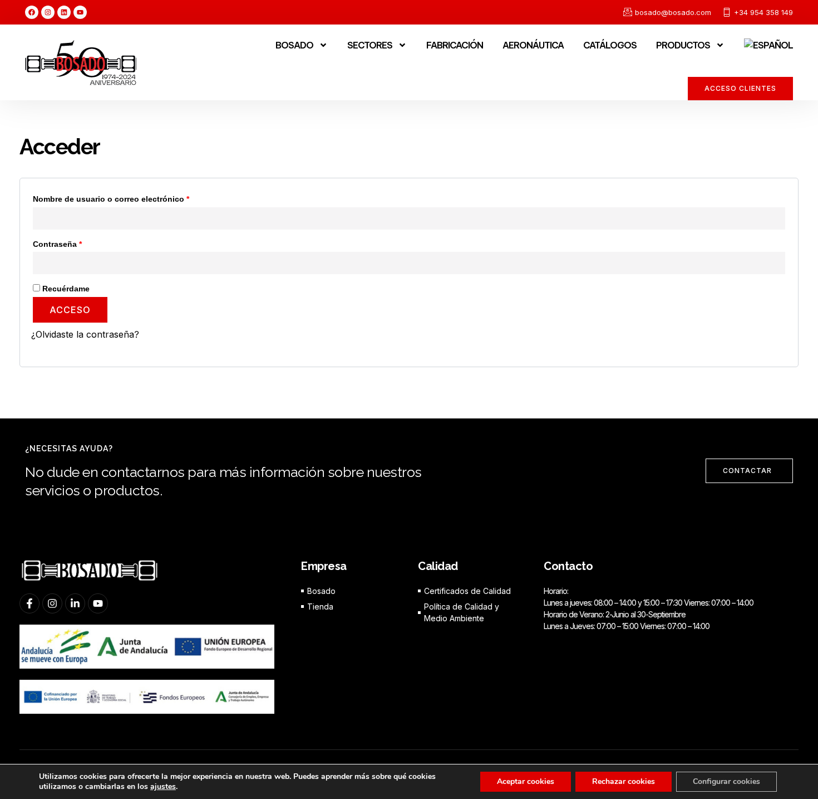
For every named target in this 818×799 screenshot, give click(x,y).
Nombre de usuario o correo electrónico (132, 197)
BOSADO (294, 45)
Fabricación (454, 45)
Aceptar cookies (525, 781)
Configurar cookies (726, 781)
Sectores (369, 45)
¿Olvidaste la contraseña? (85, 334)
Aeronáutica (533, 45)
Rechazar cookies (623, 781)
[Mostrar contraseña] (778, 263)
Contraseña (78, 242)
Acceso (70, 309)
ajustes (163, 787)
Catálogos (610, 45)
